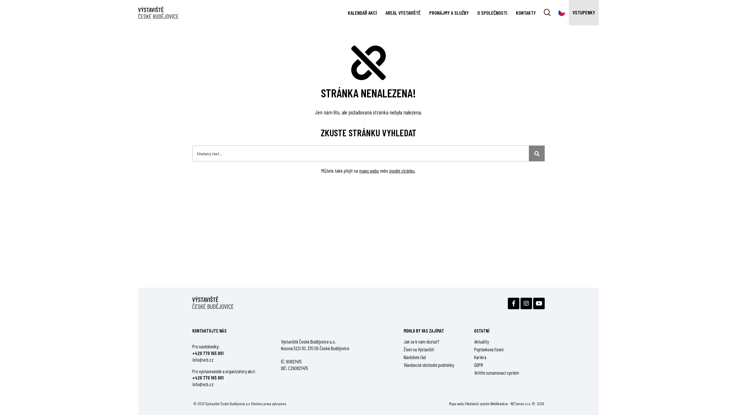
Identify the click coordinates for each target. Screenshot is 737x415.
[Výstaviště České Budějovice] (158, 13)
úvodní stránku (402, 170)
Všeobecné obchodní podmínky (429, 365)
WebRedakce (499, 403)
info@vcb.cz (203, 360)
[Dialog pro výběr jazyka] (561, 12)
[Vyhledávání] (547, 12)
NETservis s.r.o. (521, 403)
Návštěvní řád (415, 357)
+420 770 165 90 (207, 353)
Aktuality (481, 341)
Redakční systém (478, 403)
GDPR (478, 365)
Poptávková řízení (489, 349)
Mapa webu (456, 403)
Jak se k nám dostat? (421, 341)
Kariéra (480, 357)
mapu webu (369, 170)
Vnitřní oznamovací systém (496, 373)
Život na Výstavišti (419, 349)
